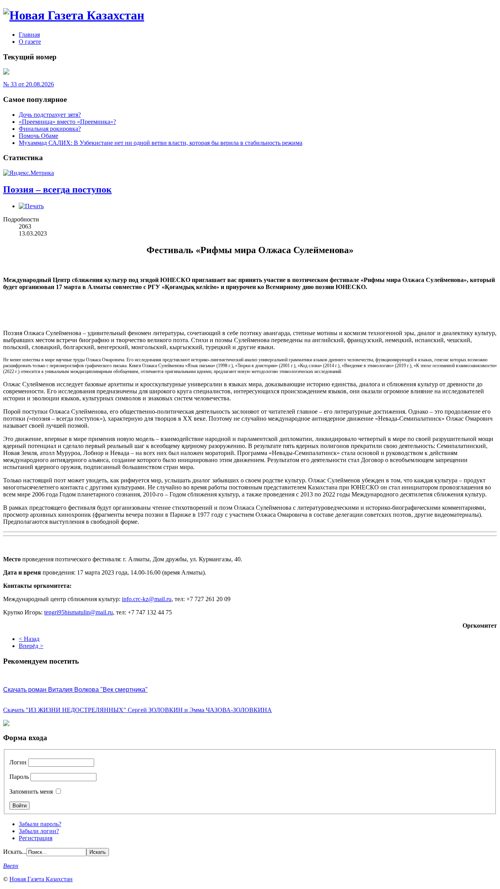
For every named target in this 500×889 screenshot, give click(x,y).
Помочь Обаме (38, 135)
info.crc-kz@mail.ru (146, 599)
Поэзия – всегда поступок (57, 189)
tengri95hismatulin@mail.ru (78, 612)
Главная (29, 34)
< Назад (29, 639)
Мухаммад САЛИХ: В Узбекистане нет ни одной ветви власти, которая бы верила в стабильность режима (160, 142)
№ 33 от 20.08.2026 (28, 84)
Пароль (19, 776)
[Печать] (31, 206)
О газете (30, 41)
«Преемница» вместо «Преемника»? (67, 121)
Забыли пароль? (40, 824)
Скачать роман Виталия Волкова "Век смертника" (75, 689)
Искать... (15, 851)
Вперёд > (31, 646)
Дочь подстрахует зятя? (50, 114)
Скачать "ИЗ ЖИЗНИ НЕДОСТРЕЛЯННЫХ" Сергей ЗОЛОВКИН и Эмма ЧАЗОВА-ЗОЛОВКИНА (137, 710)
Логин (18, 762)
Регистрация (35, 838)
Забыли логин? (39, 831)
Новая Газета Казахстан (41, 879)
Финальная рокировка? (50, 128)
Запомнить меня (31, 791)
